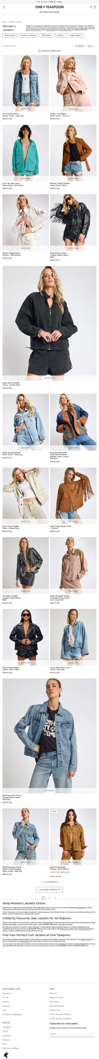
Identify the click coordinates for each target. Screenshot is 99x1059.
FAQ (4, 1010)
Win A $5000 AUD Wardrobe (50, 12)
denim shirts (25, 941)
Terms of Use (55, 1010)
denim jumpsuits (84, 929)
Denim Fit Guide (56, 997)
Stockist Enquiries (57, 1006)
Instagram (7, 1027)
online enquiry (80, 944)
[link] (35, 897)
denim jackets (51, 30)
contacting (62, 944)
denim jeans (64, 929)
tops (86, 28)
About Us (53, 993)
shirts (82, 28)
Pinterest (6, 1040)
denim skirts (73, 929)
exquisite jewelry (65, 30)
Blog (4, 1044)
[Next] (63, 897)
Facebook (7, 1036)
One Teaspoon (34, 927)
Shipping (6, 1006)
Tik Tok (5, 1031)
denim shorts (85, 939)
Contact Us (7, 993)
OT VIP (6, 998)
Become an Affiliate (10, 1048)
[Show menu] (4, 7)
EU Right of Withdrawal (12, 1014)
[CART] (94, 7)
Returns (6, 1002)
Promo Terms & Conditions (61, 1019)
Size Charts (54, 1002)
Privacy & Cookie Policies (60, 1014)
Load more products (49, 890)
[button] (91, 7)
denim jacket (48, 922)
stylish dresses (35, 30)
